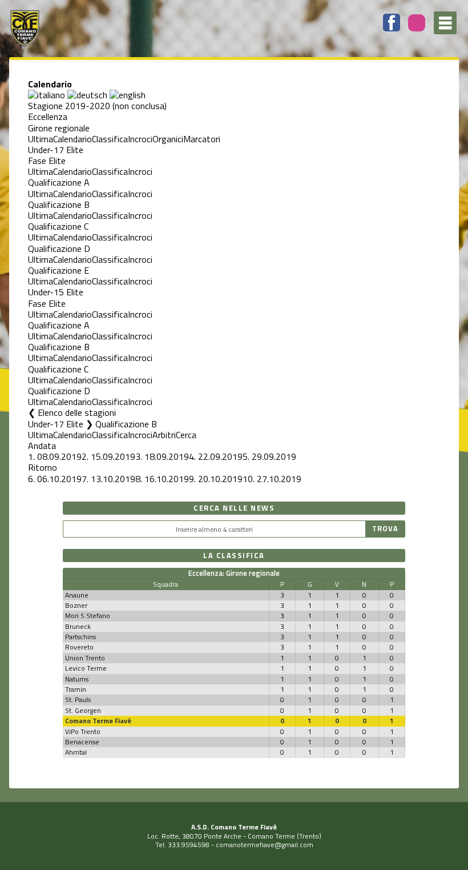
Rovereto (79, 647)
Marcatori (201, 139)
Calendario (72, 139)
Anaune (76, 595)
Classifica (110, 139)
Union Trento (85, 657)
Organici (167, 139)
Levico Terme (86, 668)
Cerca (186, 435)
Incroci (140, 139)
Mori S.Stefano (87, 615)
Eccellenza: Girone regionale (234, 573)
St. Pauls (78, 699)
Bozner (76, 605)
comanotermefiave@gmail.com (264, 844)
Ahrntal (76, 752)
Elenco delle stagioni (77, 412)
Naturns (76, 678)
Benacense (82, 741)
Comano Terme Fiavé (98, 720)
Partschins (80, 636)
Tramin (75, 689)
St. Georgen (83, 710)
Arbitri (164, 435)
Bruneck (78, 626)
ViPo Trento (82, 731)
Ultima (40, 139)
